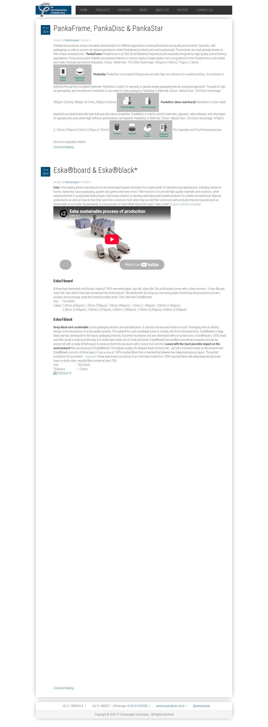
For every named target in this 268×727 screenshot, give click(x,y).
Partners (124, 10)
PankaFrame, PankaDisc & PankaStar (108, 28)
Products (103, 10)
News (143, 10)
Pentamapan (72, 40)
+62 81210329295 (137, 706)
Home (83, 10)
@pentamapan (201, 706)
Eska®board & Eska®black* (95, 170)
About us (162, 10)
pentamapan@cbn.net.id (170, 706)
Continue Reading (63, 147)
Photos (182, 10)
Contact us (204, 10)
